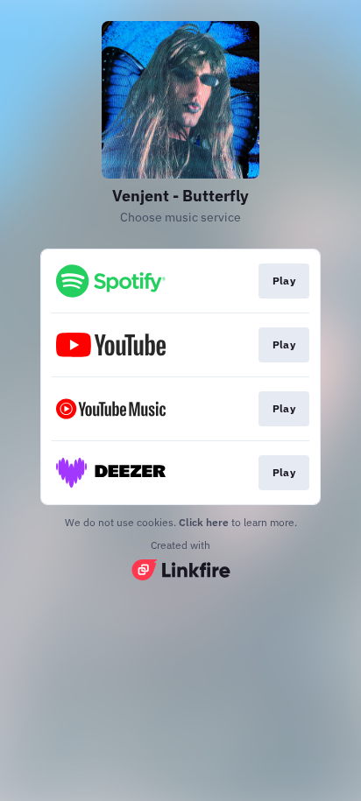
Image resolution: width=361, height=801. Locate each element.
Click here (204, 522)
